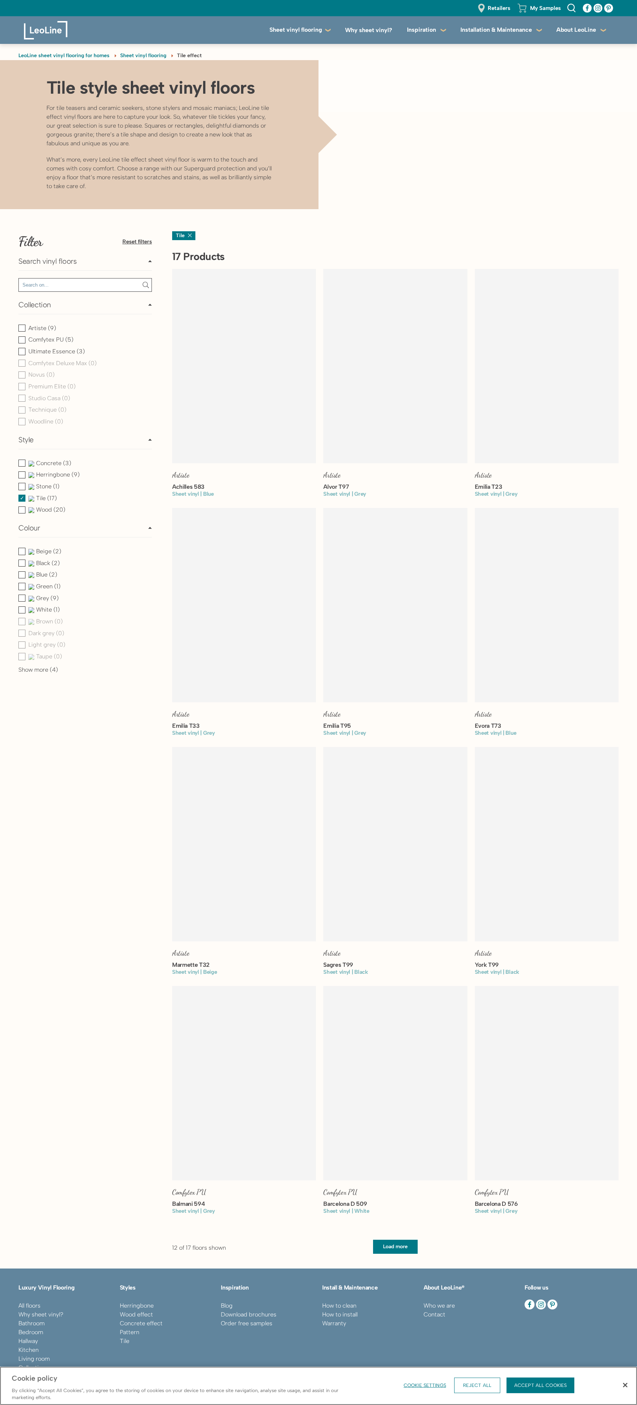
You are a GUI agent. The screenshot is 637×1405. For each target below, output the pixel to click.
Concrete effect (141, 1323)
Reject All (477, 1385)
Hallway (28, 1341)
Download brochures (248, 1314)
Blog (227, 1305)
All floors (29, 1305)
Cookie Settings (425, 1385)
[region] (318, 1386)
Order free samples (246, 1323)
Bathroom (31, 1323)
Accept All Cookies (540, 1385)
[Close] (625, 1385)
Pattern (129, 1332)
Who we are (439, 1305)
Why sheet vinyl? (368, 30)
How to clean (339, 1305)
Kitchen (28, 1349)
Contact (434, 1314)
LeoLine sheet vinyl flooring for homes (63, 55)
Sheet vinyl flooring (295, 29)
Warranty (334, 1323)
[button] (85, 263)
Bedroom (30, 1332)
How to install (340, 1314)
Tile (124, 1341)
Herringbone (137, 1305)
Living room (34, 1358)
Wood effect (136, 1314)
